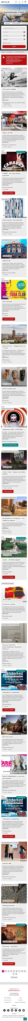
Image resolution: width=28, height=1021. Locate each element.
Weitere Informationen (10, 444)
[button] (19, 2)
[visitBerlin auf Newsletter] (23, 1010)
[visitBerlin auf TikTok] (20, 1010)
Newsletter (16, 995)
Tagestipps (7, 23)
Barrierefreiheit (21, 1015)
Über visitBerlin (7, 997)
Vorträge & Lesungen (7, 583)
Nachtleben (5, 281)
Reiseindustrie (7, 1002)
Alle (2, 23)
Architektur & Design (7, 409)
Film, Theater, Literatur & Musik (10, 624)
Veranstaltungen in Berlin (14, 12)
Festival (4, 671)
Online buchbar (8, 42)
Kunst (3, 539)
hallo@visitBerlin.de (14, 990)
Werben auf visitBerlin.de (20, 1002)
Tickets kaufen (8, 491)
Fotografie (5, 68)
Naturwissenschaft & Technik (10, 240)
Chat (25, 1019)
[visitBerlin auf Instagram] (16, 1010)
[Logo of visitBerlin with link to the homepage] (5, 2)
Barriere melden (5, 1017)
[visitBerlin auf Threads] (8, 1010)
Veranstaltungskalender (14, 14)
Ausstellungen (6, 325)
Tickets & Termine (9, 193)
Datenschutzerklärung (13, 1015)
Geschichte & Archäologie (9, 112)
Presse (20, 997)
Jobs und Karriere (7, 1000)
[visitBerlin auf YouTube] (12, 1010)
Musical (4, 153)
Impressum (5, 1015)
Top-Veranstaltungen (16, 23)
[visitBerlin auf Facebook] (4, 1010)
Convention (20, 1000)
